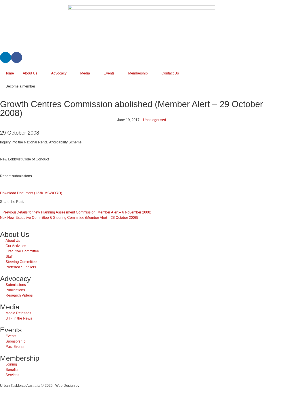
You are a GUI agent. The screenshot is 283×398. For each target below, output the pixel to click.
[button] (1, 207)
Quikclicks (88, 385)
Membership (138, 73)
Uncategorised (154, 120)
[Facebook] (16, 57)
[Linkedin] (5, 57)
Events (109, 73)
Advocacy (59, 73)
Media (85, 73)
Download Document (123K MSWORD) (31, 193)
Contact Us (170, 73)
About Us (30, 73)
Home (9, 73)
